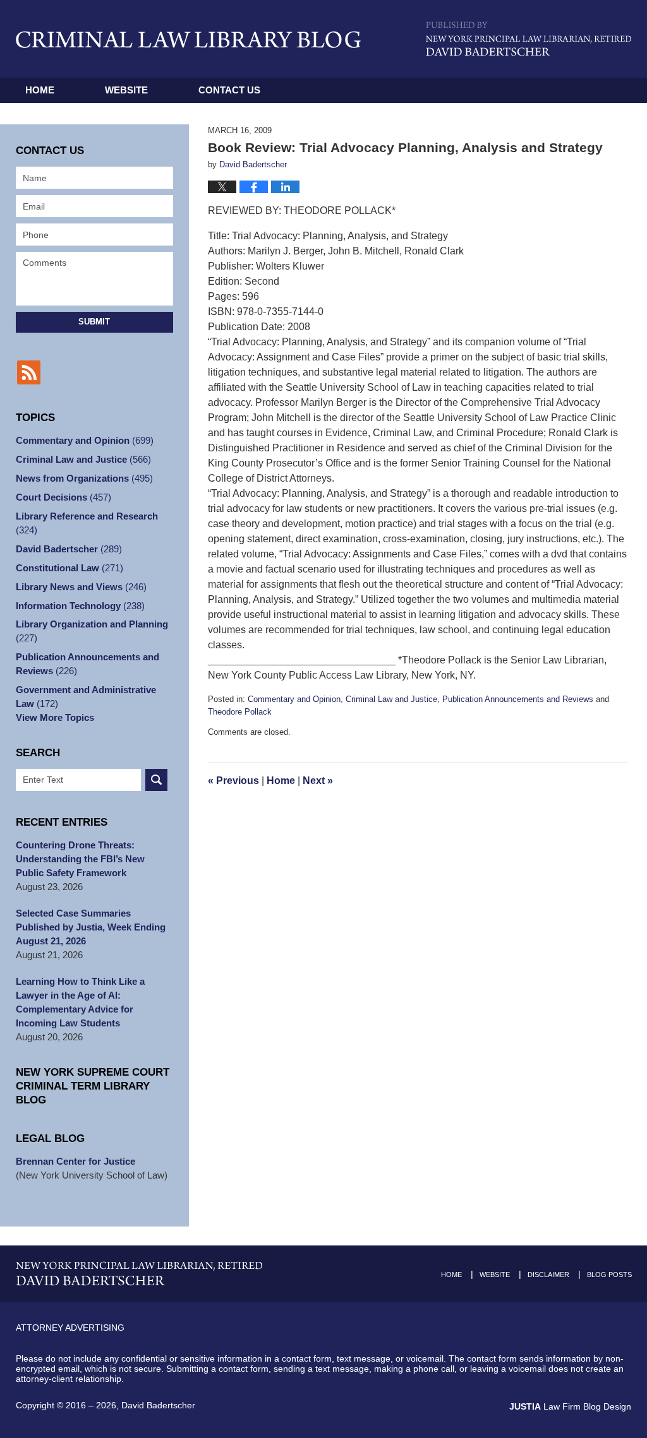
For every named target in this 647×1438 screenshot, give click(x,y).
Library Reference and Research (87, 523)
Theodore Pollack (240, 711)
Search (156, 780)
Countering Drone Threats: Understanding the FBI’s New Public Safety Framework (80, 859)
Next (318, 780)
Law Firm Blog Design (570, 1406)
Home (39, 90)
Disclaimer (548, 1274)
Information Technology (80, 605)
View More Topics (55, 717)
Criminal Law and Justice (391, 699)
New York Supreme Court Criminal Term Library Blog (92, 1086)
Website (126, 90)
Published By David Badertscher (528, 38)
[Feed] (29, 372)
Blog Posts (609, 1274)
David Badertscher (69, 549)
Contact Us (229, 90)
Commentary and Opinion (294, 699)
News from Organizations (84, 478)
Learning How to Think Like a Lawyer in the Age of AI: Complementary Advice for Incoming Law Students (80, 1002)
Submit (94, 321)
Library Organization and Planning (92, 631)
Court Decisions (63, 497)
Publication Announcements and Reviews (517, 699)
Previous (233, 780)
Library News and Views (81, 586)
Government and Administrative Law (86, 696)
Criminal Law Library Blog (188, 39)
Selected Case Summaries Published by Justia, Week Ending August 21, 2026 (91, 927)
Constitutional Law (69, 567)
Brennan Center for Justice (75, 1161)
